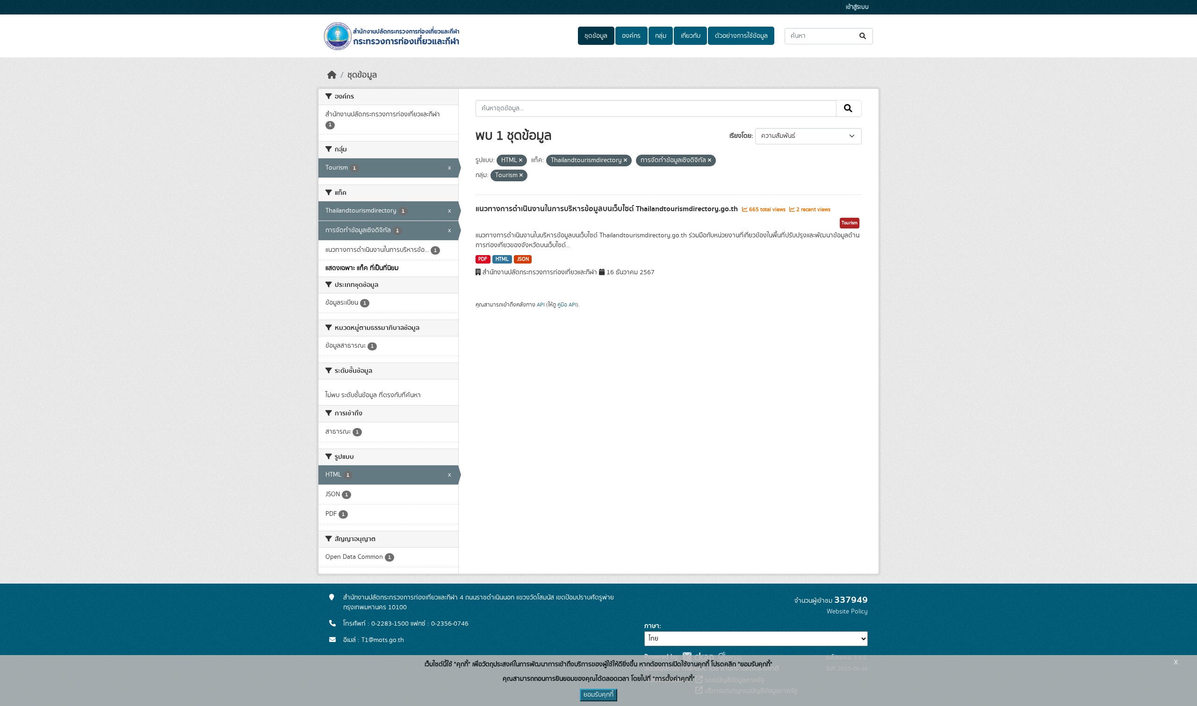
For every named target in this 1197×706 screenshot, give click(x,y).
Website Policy (847, 611)
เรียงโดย (740, 136)
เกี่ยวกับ (690, 36)
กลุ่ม (660, 36)
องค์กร (631, 36)
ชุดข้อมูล (595, 36)
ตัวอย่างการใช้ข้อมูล (741, 36)
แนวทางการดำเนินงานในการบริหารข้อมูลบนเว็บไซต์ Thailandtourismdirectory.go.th (608, 209)
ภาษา (651, 626)
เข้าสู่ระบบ (857, 7)
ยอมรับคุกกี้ (598, 694)
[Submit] (863, 36)
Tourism (850, 223)
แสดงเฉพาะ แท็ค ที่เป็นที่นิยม (361, 268)
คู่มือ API (567, 304)
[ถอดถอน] (520, 160)
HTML (502, 259)
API (541, 304)
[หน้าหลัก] (332, 75)
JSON (523, 259)
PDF (482, 259)
